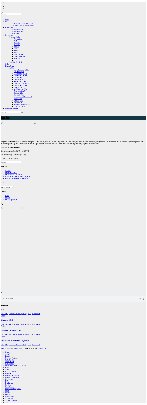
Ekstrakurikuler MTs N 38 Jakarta (16, 366)
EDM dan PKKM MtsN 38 (14, 175)
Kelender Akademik (16, 29)
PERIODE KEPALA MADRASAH (22, 25)
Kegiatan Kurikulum (16, 31)
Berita (7, 20)
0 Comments (36, 314)
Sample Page (9, 396)
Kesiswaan (9, 35)
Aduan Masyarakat (11, 108)
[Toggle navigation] (2, 12)
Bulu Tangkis (18, 54)
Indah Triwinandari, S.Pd (22, 104)
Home (7, 352)
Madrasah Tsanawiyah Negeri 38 (20, 314)
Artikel (11, 68)
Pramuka (17, 43)
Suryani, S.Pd (18, 93)
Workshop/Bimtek (11, 200)
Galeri (7, 64)
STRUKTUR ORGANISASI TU (21, 23)
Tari (15, 60)
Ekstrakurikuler (14, 37)
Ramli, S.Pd (18, 99)
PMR (15, 41)
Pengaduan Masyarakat (13, 389)
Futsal (16, 52)
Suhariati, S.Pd (19, 95)
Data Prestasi (9, 364)
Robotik (16, 47)
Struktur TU (9, 398)
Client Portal (9, 362)
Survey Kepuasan (11, 400)
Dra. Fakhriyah (19, 72)
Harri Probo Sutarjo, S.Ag (23, 83)
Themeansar (42, 348)
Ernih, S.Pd (18, 87)
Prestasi (7, 198)
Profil (7, 22)
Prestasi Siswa (14, 33)
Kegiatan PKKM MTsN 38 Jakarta (17, 178)
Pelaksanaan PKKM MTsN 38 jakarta (18, 176)
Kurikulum (9, 27)
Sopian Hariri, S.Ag (20, 81)
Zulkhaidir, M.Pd (19, 79)
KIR (15, 49)
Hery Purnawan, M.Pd (21, 70)
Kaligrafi (17, 58)
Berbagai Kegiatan (11, 358)
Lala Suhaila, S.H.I (20, 76)
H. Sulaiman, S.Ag (20, 74)
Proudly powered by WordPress (12, 348)
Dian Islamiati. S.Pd (20, 91)
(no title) (8, 171)
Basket (16, 50)
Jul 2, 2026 (4, 314)
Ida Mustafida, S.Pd (20, 89)
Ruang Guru (9, 66)
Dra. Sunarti (18, 77)
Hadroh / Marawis (20, 56)
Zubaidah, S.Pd (19, 103)
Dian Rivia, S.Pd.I (20, 106)
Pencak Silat (18, 39)
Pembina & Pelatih (15, 62)
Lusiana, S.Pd (18, 101)
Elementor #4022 (11, 173)
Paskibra (17, 45)
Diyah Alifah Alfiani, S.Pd (23, 97)
